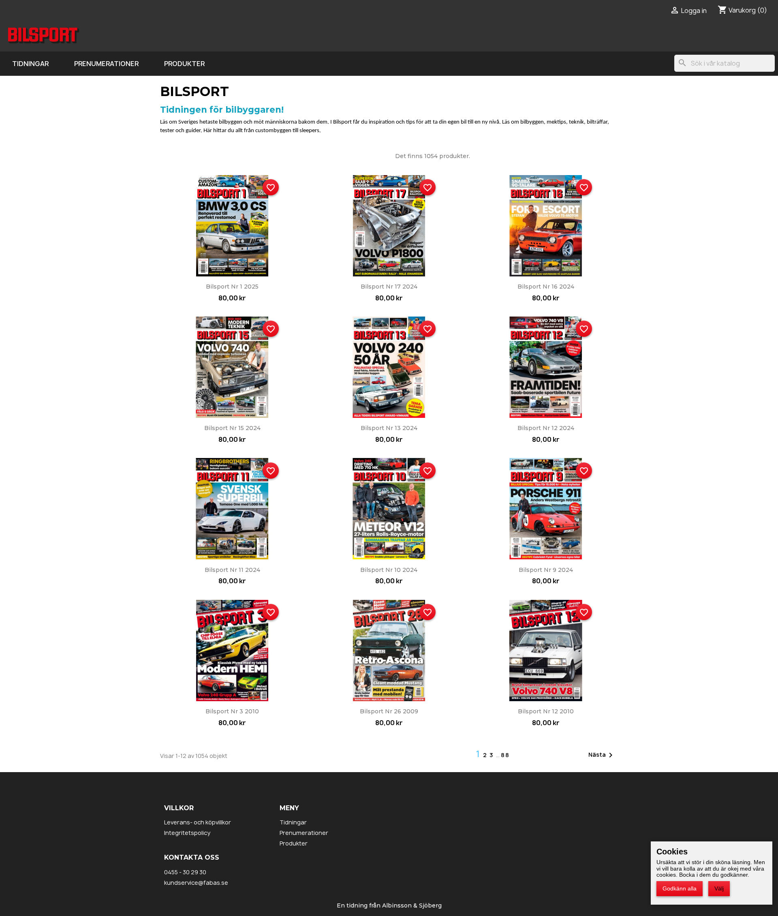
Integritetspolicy (187, 833)
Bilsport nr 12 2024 (545, 428)
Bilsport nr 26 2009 (389, 711)
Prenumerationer (106, 63)
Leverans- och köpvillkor (197, 822)
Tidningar (30, 63)
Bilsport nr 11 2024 (232, 570)
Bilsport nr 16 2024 (545, 286)
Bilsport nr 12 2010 (546, 711)
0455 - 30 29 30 (185, 872)
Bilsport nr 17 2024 (389, 286)
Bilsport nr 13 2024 (389, 428)
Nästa (602, 755)
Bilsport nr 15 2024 (232, 428)
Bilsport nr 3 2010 (232, 711)
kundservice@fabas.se (196, 882)
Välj (719, 888)
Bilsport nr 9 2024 (546, 570)
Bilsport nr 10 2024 (388, 570)
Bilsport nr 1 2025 (232, 286)
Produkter (184, 63)
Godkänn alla (680, 888)
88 (505, 755)
